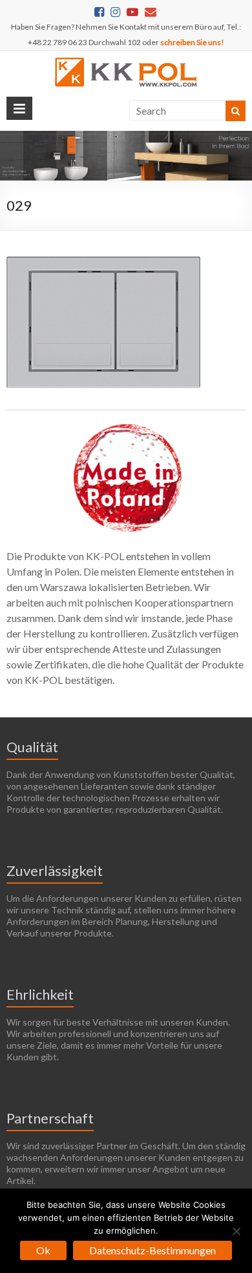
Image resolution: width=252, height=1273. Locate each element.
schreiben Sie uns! (192, 42)
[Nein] (235, 1231)
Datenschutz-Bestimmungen (152, 1250)
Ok (43, 1250)
